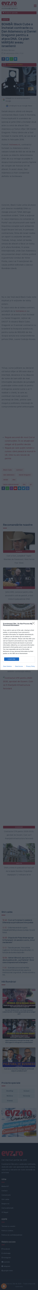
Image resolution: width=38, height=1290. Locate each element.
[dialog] (19, 645)
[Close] (34, 624)
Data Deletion (7, 666)
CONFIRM (11, 659)
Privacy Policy (30, 666)
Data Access (19, 666)
